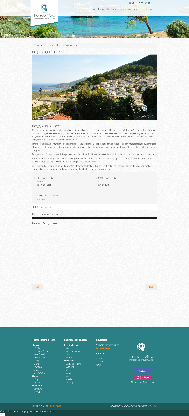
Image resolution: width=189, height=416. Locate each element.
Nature (36, 363)
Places (100, 9)
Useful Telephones (40, 373)
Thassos (91, 9)
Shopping (69, 382)
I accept (2, 414)
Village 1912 (41, 199)
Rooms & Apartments (73, 351)
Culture (36, 369)
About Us (99, 358)
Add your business (104, 348)
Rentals (68, 373)
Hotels (68, 348)
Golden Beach (41, 181)
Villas (68, 354)
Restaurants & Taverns (73, 363)
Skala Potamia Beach (44, 184)
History (36, 360)
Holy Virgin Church (103, 184)
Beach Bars (70, 366)
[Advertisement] (94, 307)
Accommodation (125, 9)
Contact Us (99, 361)
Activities (37, 391)
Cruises (68, 376)
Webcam (149, 9)
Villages (36, 379)
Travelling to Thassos (41, 351)
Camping (69, 357)
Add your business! (44, 207)
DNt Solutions (152, 405)
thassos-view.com (55, 405)
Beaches (37, 382)
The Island (37, 348)
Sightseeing (38, 388)
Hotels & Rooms (71, 344)
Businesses (138, 9)
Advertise (99, 364)
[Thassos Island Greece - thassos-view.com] (44, 10)
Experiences (111, 9)
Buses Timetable (39, 357)
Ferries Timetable (39, 354)
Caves (99, 181)
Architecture (38, 366)
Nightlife (69, 369)
